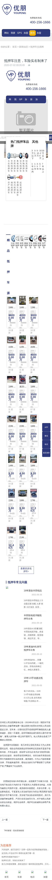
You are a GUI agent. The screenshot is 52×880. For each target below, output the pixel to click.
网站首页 (6, 34)
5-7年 (40, 166)
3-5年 (38, 166)
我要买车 (13, 34)
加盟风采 (39, 34)
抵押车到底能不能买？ (11, 857)
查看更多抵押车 (26, 570)
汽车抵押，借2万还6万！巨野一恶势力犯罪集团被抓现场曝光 (26, 850)
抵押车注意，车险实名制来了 (13, 860)
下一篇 (45, 820)
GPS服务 (19, 34)
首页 (14, 47)
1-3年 (35, 166)
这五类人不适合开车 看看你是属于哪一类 (18, 853)
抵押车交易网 (37, 47)
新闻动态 (32, 34)
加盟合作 (26, 34)
